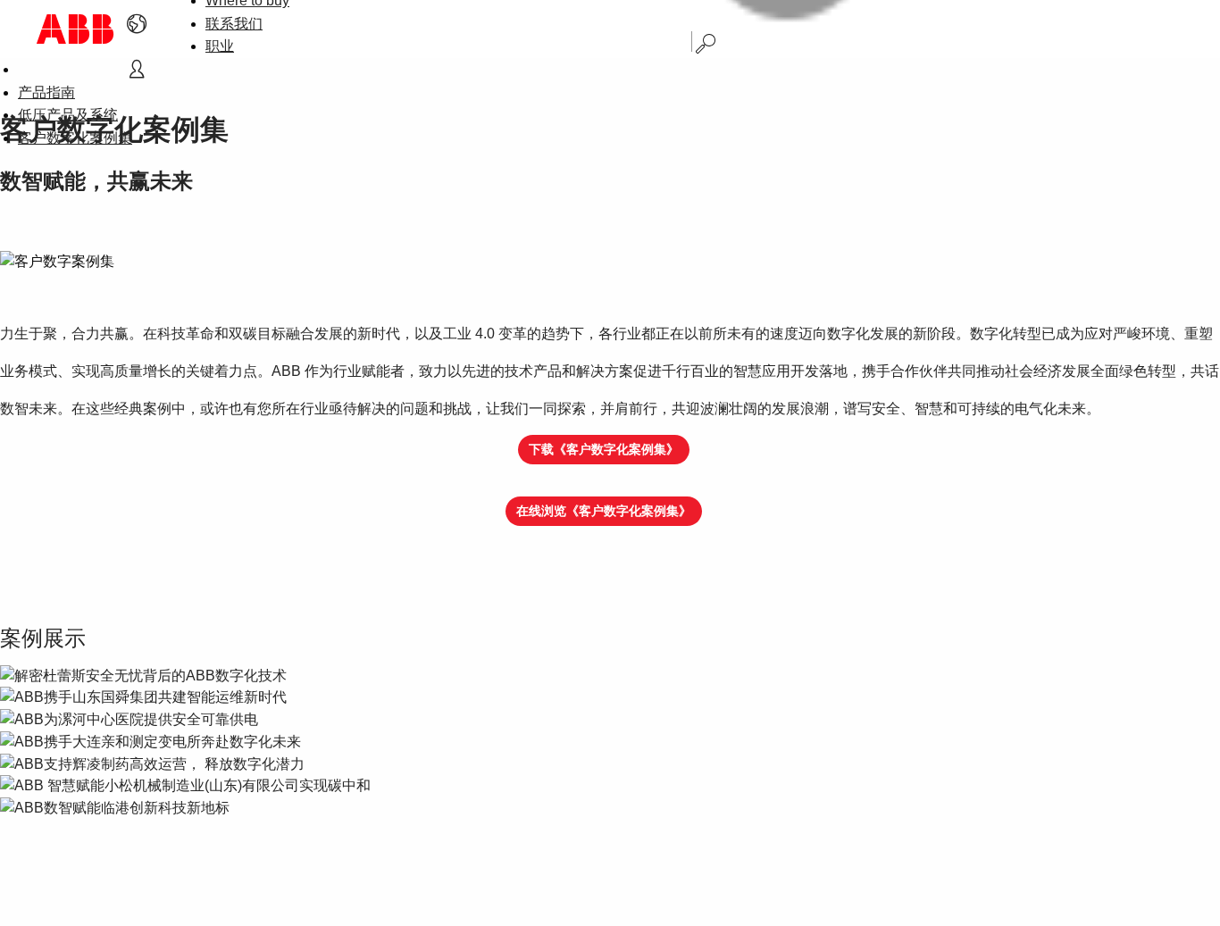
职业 (219, 46)
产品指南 (46, 92)
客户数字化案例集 (75, 138)
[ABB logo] (75, 29)
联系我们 (234, 23)
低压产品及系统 (68, 114)
